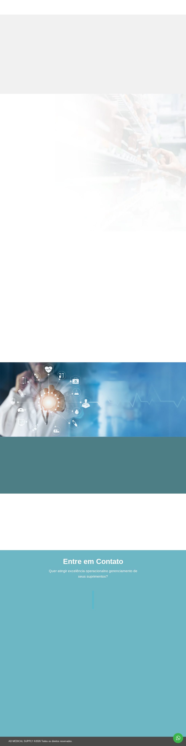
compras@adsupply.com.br (127, 659)
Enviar (54, 723)
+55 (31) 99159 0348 (124, 646)
